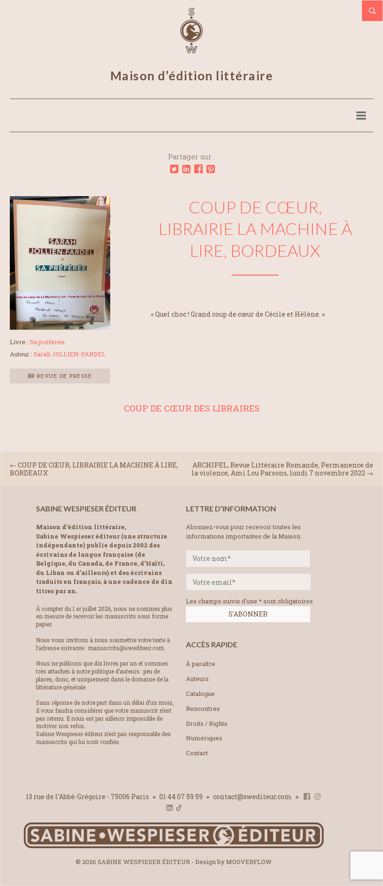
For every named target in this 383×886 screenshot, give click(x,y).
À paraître (200, 663)
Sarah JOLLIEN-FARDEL (70, 354)
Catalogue (200, 693)
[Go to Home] (174, 846)
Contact (197, 753)
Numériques (204, 738)
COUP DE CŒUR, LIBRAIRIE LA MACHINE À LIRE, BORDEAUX (94, 469)
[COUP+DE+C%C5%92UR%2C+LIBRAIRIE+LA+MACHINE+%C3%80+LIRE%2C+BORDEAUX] (174, 169)
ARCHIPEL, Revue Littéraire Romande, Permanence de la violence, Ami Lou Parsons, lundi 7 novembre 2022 (282, 469)
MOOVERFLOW (249, 862)
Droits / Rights (206, 723)
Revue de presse (63, 375)
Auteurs (197, 678)
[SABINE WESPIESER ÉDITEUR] (191, 49)
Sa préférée (47, 342)
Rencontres (203, 708)
